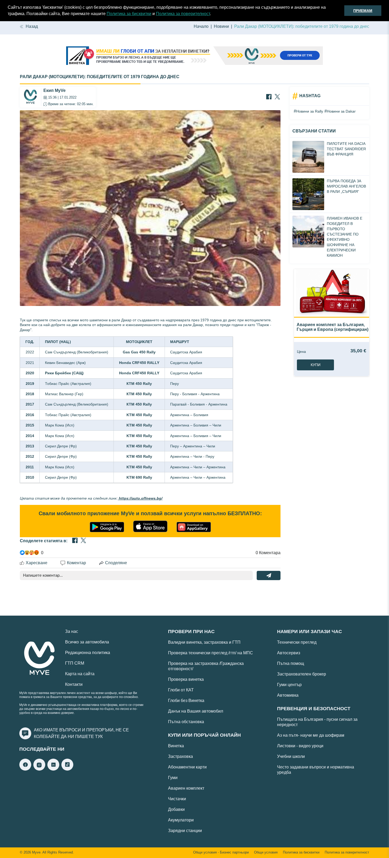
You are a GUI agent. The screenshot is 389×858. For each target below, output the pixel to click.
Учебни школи (291, 756)
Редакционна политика (87, 652)
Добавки (176, 809)
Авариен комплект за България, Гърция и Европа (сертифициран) (332, 327)
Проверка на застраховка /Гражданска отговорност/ (206, 666)
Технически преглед (296, 642)
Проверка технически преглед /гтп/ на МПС (210, 653)
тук (99, 736)
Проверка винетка (186, 679)
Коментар (76, 563)
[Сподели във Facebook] (269, 97)
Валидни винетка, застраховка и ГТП (204, 642)
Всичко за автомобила (87, 642)
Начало (201, 26)
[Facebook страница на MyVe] (25, 769)
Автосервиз (288, 653)
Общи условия (266, 852)
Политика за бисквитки (129, 13)
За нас (71, 631)
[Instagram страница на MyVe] (39, 769)
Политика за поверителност (183, 13)
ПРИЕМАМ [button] (362, 10)
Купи (315, 365)
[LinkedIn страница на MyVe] (53, 769)
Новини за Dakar (341, 111)
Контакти (74, 684)
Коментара (268, 552)
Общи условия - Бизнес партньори (221, 852)
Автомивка (287, 695)
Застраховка (180, 756)
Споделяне (116, 563)
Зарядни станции (185, 830)
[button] (213, 14)
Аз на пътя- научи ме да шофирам (310, 735)
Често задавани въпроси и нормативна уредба (315, 770)
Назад (32, 26)
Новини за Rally (309, 111)
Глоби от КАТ (181, 690)
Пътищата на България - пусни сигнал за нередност (317, 722)
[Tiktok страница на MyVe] (67, 769)
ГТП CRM (74, 663)
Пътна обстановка (186, 721)
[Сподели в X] (277, 97)
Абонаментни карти (187, 767)
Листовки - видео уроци (300, 746)
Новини (221, 26)
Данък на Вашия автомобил (195, 711)
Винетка (176, 746)
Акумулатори (181, 820)
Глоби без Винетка (186, 700)
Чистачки (177, 799)
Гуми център (289, 684)
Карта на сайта (79, 674)
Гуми (173, 777)
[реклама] (194, 56)
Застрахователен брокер (301, 674)
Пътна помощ (290, 663)
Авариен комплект (186, 788)
